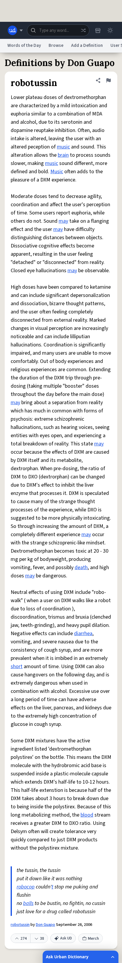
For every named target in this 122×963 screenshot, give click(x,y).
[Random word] (83, 30)
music (63, 147)
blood (87, 815)
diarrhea (83, 633)
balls (28, 903)
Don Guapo (45, 925)
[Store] (98, 30)
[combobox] (58, 30)
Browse (56, 45)
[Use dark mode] (110, 30)
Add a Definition (87, 45)
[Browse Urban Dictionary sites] (15, 30)
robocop (26, 887)
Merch (93, 938)
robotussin (20, 925)
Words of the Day (24, 45)
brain (63, 155)
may (63, 221)
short (17, 666)
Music (56, 171)
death (81, 567)
